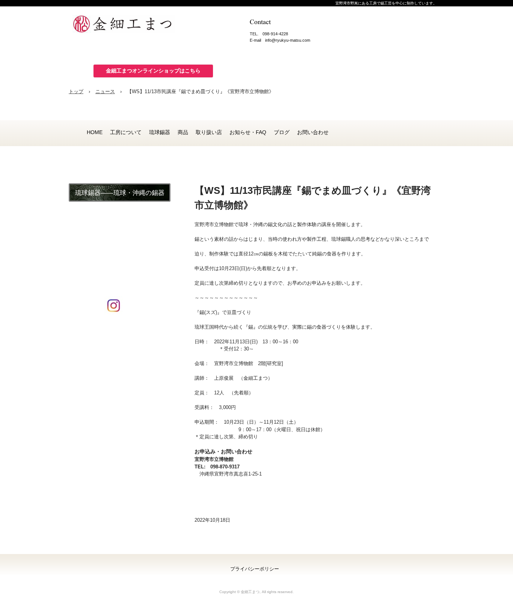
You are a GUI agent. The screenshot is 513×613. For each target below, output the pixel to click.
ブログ (282, 132)
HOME (95, 132)
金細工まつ (129, 26)
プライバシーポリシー (254, 569)
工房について (126, 132)
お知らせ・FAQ (247, 132)
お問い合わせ (313, 132)
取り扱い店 (209, 132)
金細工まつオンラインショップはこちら (153, 71)
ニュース (105, 91)
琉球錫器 (159, 132)
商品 (183, 132)
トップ (76, 91)
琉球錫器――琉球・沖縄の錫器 (119, 192)
